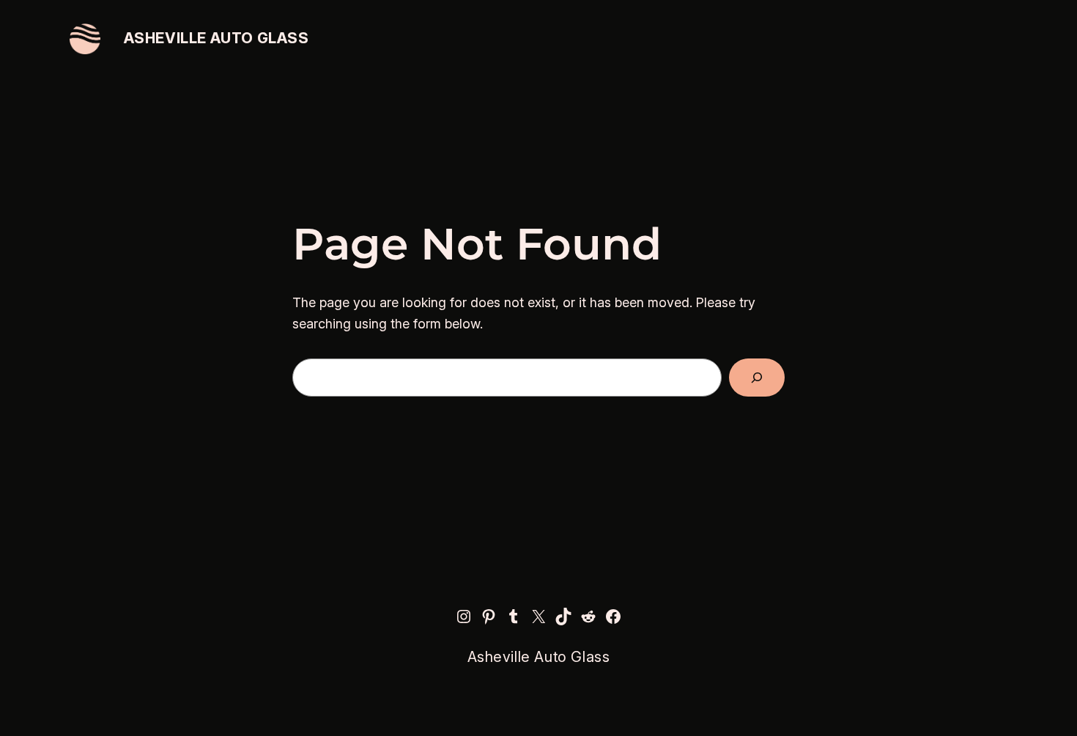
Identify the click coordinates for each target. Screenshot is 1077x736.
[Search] (757, 377)
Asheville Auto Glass (216, 38)
